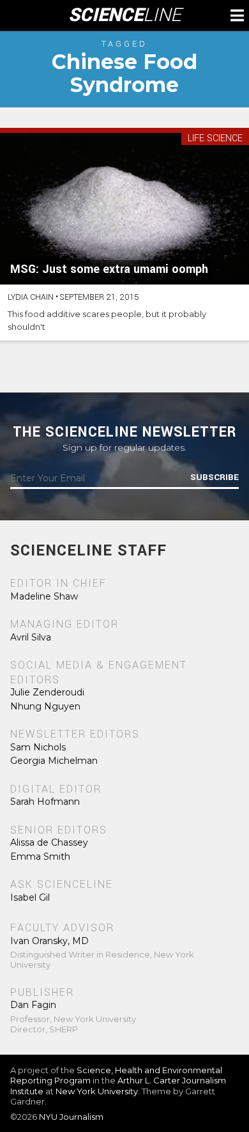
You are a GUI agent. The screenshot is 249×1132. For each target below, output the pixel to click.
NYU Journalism (71, 1117)
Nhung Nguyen (45, 706)
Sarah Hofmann (45, 801)
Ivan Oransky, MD (49, 941)
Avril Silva (30, 637)
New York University (97, 1091)
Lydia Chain (31, 297)
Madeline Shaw (44, 596)
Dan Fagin (33, 1005)
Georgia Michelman (54, 760)
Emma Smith (40, 856)
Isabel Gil (30, 897)
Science (124, 15)
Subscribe (214, 477)
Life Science (215, 139)
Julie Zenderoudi (47, 692)
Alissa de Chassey (49, 842)
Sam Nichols (38, 747)
